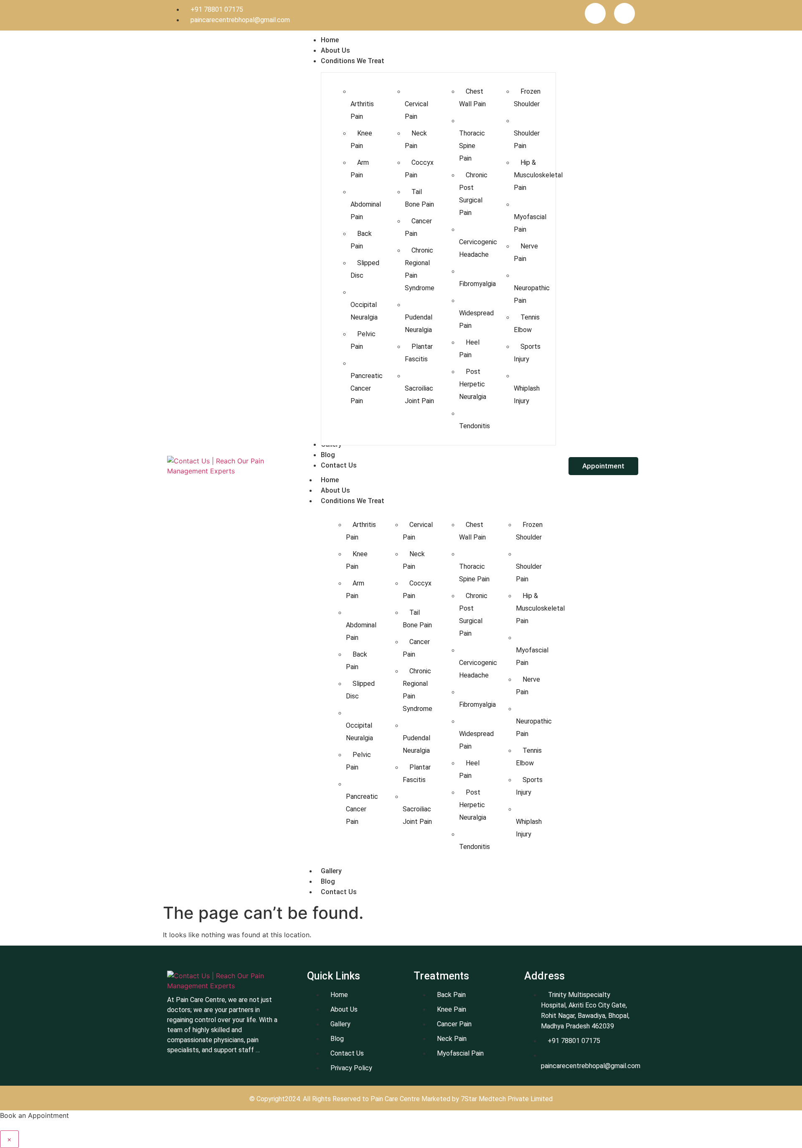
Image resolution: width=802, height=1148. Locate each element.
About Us (335, 490)
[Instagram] (624, 13)
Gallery (331, 871)
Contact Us (339, 892)
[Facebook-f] (595, 13)
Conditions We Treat (352, 501)
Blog (328, 881)
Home (330, 480)
